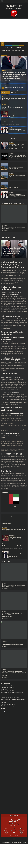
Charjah (7, 47)
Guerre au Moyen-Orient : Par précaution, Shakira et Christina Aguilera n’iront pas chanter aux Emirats (13, 107)
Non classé (4, 96)
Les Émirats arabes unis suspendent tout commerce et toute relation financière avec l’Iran (17, 167)
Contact (3, 53)
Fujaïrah (18, 47)
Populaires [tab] (14, 92)
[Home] (2, 44)
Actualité (7, 43)
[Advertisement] (14, 30)
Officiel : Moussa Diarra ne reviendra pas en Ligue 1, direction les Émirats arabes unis (17, 115)
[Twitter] (14, 509)
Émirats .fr (14, 6)
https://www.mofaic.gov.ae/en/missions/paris (12, 692)
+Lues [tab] (13, 516)
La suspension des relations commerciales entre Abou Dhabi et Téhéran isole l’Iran (17, 131)
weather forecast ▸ (14, 836)
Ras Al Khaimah (16, 50)
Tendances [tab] (23, 92)
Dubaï (12, 47)
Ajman (20, 43)
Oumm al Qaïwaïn (5, 50)
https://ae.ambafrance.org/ (7, 706)
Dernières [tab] (6, 92)
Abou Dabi (14, 43)
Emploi (23, 50)
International (7, 85)
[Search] (26, 44)
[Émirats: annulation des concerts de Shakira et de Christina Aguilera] (14, 214)
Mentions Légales (13, 842)
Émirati (11, 80)
